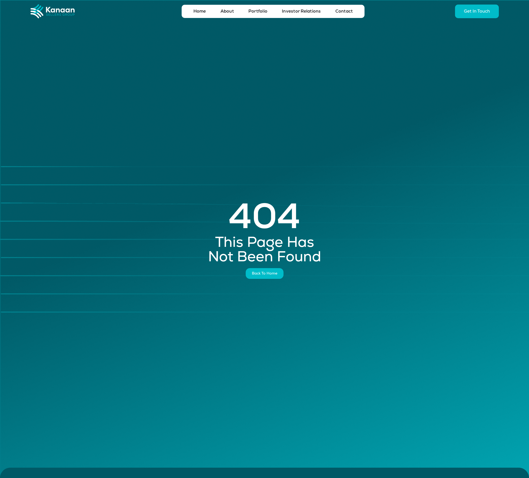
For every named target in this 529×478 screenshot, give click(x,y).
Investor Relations (301, 11)
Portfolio (257, 11)
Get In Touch (477, 11)
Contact (344, 11)
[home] (65, 11)
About (227, 11)
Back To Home (264, 273)
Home (199, 11)
